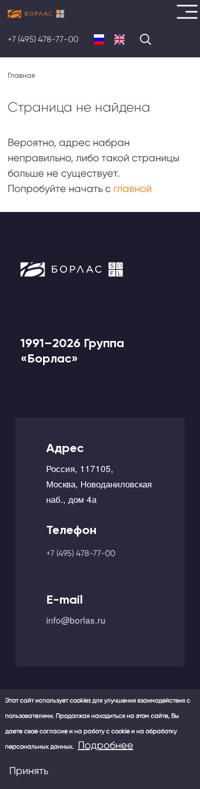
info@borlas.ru (76, 619)
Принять (28, 771)
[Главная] (36, 14)
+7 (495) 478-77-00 (43, 39)
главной (132, 189)
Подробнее (105, 745)
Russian (99, 39)
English (119, 39)
